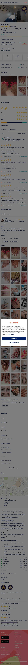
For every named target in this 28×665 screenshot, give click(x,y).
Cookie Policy (10, 334)
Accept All (14, 338)
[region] (14, 332)
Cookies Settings (14, 342)
